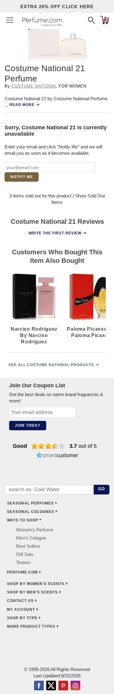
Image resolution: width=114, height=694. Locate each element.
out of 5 (83, 446)
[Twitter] (51, 686)
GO (101, 489)
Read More (22, 105)
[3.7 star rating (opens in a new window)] (48, 446)
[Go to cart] (104, 20)
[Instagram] (75, 686)
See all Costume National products (51, 365)
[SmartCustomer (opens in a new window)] (57, 455)
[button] (9, 20)
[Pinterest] (63, 686)
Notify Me (21, 177)
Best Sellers (28, 546)
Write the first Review (54, 233)
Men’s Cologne (31, 537)
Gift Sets (24, 554)
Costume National (34, 86)
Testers (23, 562)
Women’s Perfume (34, 529)
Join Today (27, 425)
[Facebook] (39, 686)
